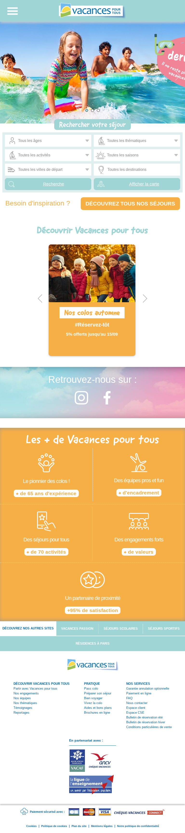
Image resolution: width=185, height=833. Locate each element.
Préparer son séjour (97, 693)
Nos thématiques (25, 703)
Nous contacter (136, 703)
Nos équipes (22, 698)
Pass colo (91, 688)
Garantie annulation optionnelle (147, 688)
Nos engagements (26, 693)
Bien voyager (93, 698)
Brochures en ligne (97, 712)
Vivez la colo (93, 703)
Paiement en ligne (138, 693)
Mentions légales (101, 826)
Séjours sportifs (164, 628)
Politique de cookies (54, 826)
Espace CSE (135, 712)
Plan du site (79, 826)
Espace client (135, 708)
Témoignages (22, 708)
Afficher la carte (144, 184)
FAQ (129, 698)
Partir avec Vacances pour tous (35, 688)
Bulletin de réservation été (144, 717)
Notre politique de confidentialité (138, 826)
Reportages (21, 712)
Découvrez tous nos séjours (130, 204)
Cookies (31, 826)
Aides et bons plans (98, 708)
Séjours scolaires (121, 628)
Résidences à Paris (93, 643)
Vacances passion (77, 628)
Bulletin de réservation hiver (145, 722)
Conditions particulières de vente (149, 727)
